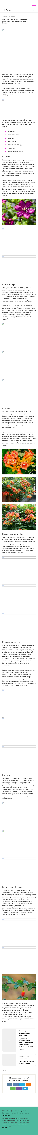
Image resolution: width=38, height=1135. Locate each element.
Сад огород (6, 1115)
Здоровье (5, 1113)
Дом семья (24, 1111)
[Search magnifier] (33, 10)
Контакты (5, 1127)
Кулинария (13, 1113)
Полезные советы (23, 1113)
